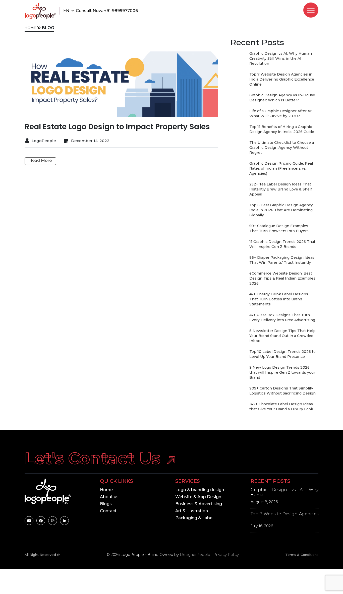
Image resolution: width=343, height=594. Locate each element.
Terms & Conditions (301, 555)
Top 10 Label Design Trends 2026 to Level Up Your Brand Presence (282, 354)
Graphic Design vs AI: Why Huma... (284, 492)
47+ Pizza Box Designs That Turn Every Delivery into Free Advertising (282, 317)
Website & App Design (198, 496)
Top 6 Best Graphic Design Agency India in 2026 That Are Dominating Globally (281, 210)
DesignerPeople (195, 554)
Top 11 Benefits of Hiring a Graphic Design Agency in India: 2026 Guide (281, 129)
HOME (30, 28)
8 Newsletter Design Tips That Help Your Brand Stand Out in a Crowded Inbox (282, 335)
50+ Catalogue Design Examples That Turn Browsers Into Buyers (279, 228)
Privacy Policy (226, 554)
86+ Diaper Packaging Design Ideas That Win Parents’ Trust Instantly (281, 260)
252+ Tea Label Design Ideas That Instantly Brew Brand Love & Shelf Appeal (280, 189)
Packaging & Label (194, 517)
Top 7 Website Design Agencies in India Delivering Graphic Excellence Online (281, 79)
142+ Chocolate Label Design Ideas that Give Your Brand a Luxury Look (281, 406)
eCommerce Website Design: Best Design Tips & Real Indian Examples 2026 (282, 278)
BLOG (48, 27)
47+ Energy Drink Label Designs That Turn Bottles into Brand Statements (278, 299)
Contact (108, 510)
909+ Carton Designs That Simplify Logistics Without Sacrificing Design (282, 390)
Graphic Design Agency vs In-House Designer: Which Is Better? (282, 97)
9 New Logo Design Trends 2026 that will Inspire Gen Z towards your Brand (282, 372)
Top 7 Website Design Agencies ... (284, 516)
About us (109, 496)
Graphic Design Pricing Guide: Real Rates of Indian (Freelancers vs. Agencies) (281, 168)
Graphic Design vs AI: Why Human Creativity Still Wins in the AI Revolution (280, 58)
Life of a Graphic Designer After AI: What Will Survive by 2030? (280, 113)
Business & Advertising (198, 503)
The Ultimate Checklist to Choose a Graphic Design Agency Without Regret (281, 147)
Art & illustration (191, 510)
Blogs (106, 503)
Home (106, 489)
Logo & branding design (199, 489)
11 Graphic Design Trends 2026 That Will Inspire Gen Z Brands (282, 244)
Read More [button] (40, 160)
